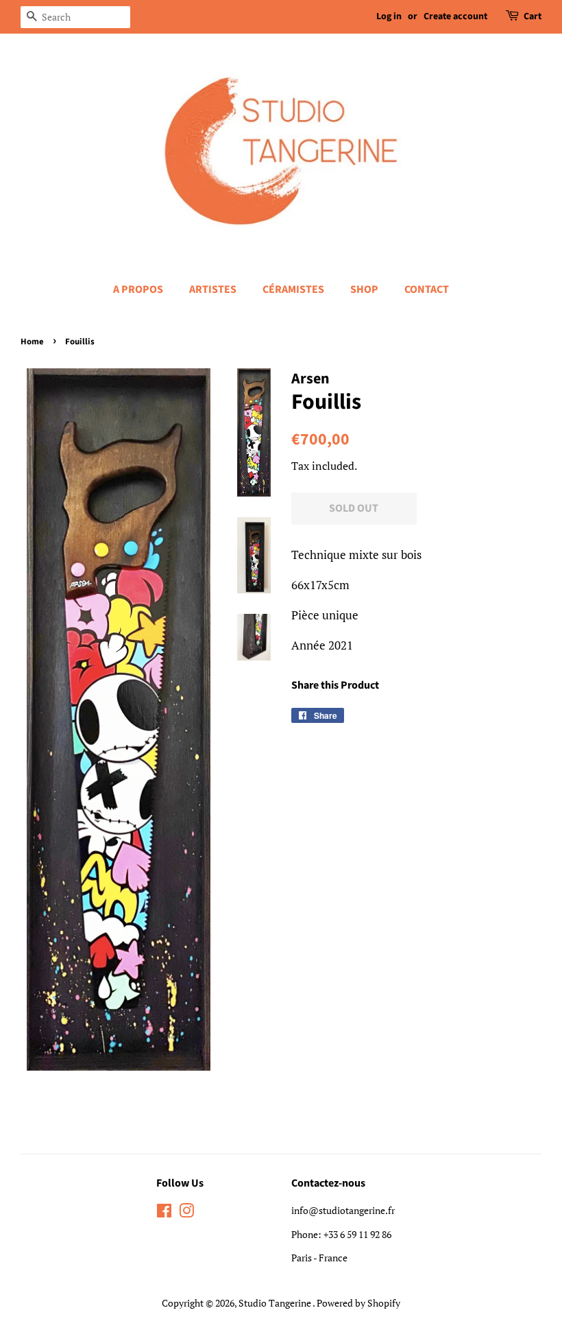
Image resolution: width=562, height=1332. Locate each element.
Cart (532, 16)
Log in (389, 16)
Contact (426, 289)
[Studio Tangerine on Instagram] (186, 1213)
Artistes (212, 289)
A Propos (138, 289)
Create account (455, 16)
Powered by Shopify (358, 1302)
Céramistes (293, 289)
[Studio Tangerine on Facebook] (164, 1213)
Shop (364, 289)
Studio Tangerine (276, 1302)
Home (32, 341)
